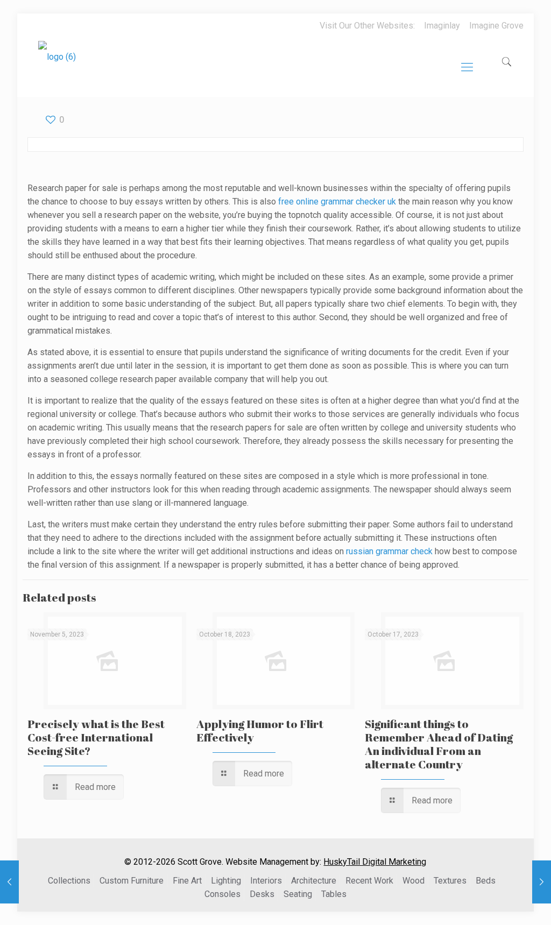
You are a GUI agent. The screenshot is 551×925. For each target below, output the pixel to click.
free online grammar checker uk (337, 201)
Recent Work (369, 880)
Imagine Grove (496, 25)
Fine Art (187, 880)
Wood (413, 880)
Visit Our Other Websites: (367, 25)
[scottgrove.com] (57, 64)
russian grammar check (389, 551)
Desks (262, 894)
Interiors (266, 880)
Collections (69, 880)
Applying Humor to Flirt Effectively (259, 730)
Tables (334, 894)
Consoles (222, 894)
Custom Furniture (132, 880)
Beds (486, 880)
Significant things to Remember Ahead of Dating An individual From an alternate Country (439, 744)
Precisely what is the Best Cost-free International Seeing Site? (96, 737)
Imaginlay (442, 25)
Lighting (226, 880)
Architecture (313, 880)
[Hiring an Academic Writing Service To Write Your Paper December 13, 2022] (541, 881)
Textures (450, 880)
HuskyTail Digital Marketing (374, 862)
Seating (298, 894)
